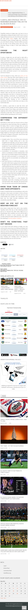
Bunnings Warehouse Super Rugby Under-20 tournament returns (12, 266)
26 (17, 593)
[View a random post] (1, 7)
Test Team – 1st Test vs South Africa (11, 446)
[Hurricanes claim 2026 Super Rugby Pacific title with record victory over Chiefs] (14, 538)
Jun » (5, 598)
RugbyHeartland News (17, 12)
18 (13, 591)
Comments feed (7, 570)
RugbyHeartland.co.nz (17, 606)
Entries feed (6, 568)
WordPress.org (7, 573)
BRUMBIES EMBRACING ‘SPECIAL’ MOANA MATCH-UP (11, 271)
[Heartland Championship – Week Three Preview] (7, 281)
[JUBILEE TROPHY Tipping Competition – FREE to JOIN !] (14, 408)
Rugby (11, 38)
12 (17, 588)
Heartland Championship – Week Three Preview (7, 288)
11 (13, 588)
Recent (4, 396)
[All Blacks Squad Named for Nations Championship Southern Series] (14, 485)
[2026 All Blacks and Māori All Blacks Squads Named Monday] (14, 512)
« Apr (1, 598)
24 (9, 593)
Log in (5, 565)
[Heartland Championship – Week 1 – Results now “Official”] (20, 281)
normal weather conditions (15, 218)
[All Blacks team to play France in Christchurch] (14, 459)
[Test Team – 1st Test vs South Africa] (14, 434)
